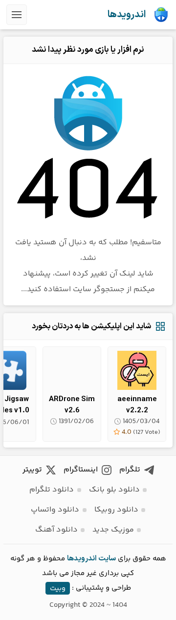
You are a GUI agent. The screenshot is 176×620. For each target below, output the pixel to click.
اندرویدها (127, 14)
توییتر (32, 470)
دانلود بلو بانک (114, 490)
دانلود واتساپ (55, 510)
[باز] (16, 14)
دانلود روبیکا (116, 510)
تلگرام (129, 470)
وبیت (58, 588)
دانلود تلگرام (51, 490)
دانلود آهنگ (56, 530)
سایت (107, 558)
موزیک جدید (113, 530)
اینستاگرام (81, 470)
